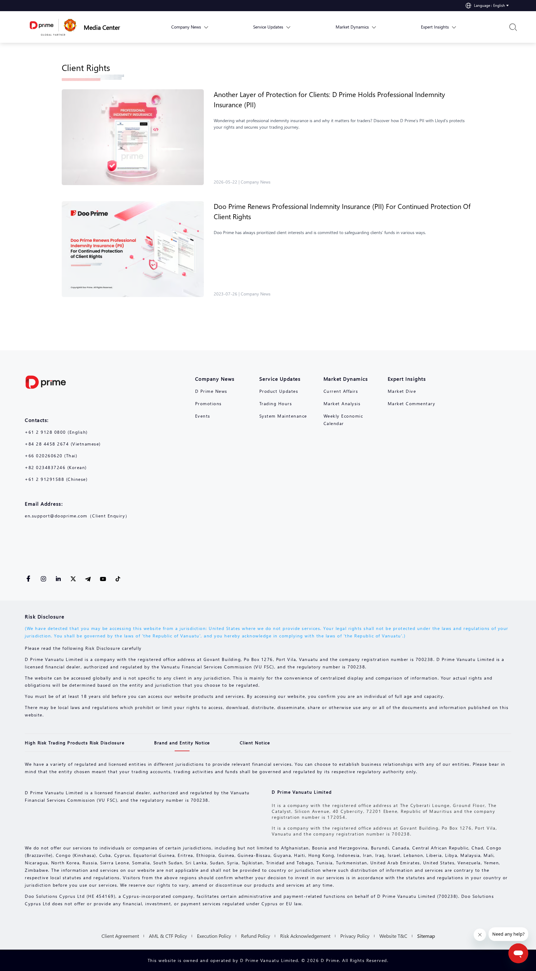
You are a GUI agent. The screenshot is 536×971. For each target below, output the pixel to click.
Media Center (102, 27)
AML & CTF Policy (168, 936)
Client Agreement (120, 936)
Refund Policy (255, 936)
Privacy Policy (354, 936)
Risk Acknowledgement (305, 936)
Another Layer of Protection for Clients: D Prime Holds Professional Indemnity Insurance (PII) (329, 99)
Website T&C (393, 936)
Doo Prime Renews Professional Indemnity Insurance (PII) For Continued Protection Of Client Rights (342, 211)
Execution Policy (214, 936)
